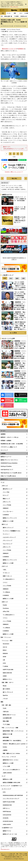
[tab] (3, 13)
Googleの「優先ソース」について (13, 171)
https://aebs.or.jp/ (5, 849)
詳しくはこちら (14, 6)
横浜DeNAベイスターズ (8, 48)
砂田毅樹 (20, 48)
